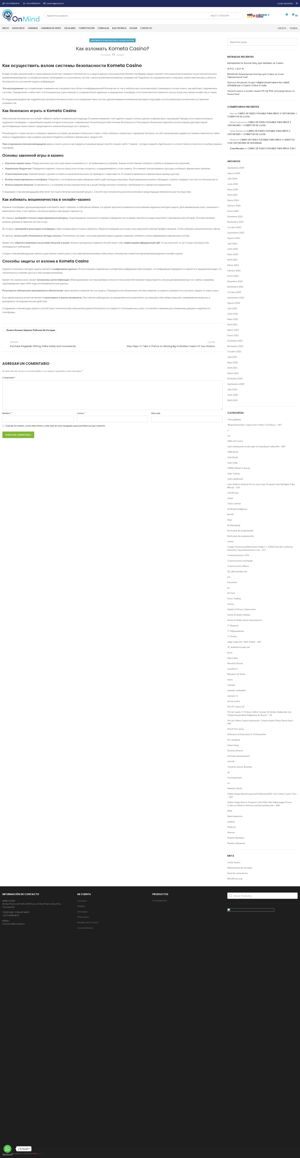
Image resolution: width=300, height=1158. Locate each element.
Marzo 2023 (233, 265)
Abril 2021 (232, 367)
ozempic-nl (232, 695)
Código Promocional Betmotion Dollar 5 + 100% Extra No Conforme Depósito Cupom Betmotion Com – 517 (260, 548)
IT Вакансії (232, 625)
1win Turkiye (233, 473)
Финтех (231, 832)
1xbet (230, 498)
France (230, 604)
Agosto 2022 (233, 303)
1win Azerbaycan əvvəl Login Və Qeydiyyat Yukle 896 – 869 (256, 446)
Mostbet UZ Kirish (236, 674)
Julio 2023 (232, 243)
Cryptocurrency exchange (240, 560)
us (228, 783)
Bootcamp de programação (240, 530)
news (230, 679)
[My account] (274, 15)
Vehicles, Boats (234, 788)
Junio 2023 (232, 248)
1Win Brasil (232, 451)
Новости (231, 827)
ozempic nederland (236, 690)
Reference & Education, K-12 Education (112, 40)
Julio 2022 (232, 308)
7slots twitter (234, 503)
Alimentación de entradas (239, 867)
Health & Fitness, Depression (241, 609)
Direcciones (83, 917)
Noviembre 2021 (235, 346)
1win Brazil (232, 457)
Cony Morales (237, 148)
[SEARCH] (239, 15)
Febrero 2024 (233, 205)
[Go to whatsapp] (7, 1149)
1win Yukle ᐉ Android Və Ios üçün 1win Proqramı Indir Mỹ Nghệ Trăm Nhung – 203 (261, 486)
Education (232, 582)
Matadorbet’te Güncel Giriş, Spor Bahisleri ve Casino (255, 63)
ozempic (231, 685)
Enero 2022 (233, 335)
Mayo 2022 (232, 319)
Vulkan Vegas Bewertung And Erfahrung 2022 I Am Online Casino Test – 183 (262, 795)
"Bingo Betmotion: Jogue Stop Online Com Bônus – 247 (254, 424)
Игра (229, 810)
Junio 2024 (232, 184)
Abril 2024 (232, 194)
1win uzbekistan (235, 478)
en (228, 587)
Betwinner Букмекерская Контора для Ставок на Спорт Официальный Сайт (255, 76)
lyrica (229, 652)
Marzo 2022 (233, 330)
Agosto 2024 (233, 173)
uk (228, 772)
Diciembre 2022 (235, 281)
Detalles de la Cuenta (87, 922)
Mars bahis (232, 658)
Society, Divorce (235, 750)
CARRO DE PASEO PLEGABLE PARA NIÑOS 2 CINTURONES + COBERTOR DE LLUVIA (259, 124)
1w (228, 435)
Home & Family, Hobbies (238, 614)
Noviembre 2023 (235, 221)
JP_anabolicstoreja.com (238, 647)
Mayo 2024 (232, 189)
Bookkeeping (233, 525)
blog (229, 519)
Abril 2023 (232, 259)
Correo (81, 413)
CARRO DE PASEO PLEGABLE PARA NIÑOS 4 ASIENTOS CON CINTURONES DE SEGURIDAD (261, 141)
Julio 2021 (232, 357)
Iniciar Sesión (233, 862)
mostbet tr (232, 668)
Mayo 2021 (232, 362)
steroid (230, 761)
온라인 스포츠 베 (235, 68)
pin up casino (233, 701)
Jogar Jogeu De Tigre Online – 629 (244, 641)
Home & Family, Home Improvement (244, 620)
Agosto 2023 (233, 238)
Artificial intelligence (237, 509)
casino (230, 541)
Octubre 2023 (234, 227)
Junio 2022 (232, 313)
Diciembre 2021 (235, 340)
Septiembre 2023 (235, 232)
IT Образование (235, 631)
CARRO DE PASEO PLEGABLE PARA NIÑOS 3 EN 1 (271, 148)
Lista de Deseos (85, 927)
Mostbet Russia (235, 663)
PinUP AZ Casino (235, 729)
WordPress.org (234, 878)
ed (228, 577)
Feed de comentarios (237, 873)
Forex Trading (234, 598)
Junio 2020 (232, 394)
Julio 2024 (232, 178)
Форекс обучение (236, 843)
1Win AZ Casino (235, 441)
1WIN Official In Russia (238, 468)
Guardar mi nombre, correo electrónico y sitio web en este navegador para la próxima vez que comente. (55, 425)
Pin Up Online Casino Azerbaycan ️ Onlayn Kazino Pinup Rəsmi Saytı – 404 (260, 722)
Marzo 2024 (233, 200)
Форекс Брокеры (235, 837)
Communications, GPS (238, 555)
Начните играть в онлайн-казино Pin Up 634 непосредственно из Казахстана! (261, 93)
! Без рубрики (234, 419)
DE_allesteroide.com (237, 571)
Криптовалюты (234, 816)
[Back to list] (112, 344)
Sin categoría (233, 739)
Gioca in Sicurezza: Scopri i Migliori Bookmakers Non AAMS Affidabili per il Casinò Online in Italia (258, 84)
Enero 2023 (233, 276)
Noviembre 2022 (235, 286)
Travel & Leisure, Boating (239, 766)
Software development (238, 756)
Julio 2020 (232, 389)
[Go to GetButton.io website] (7, 1155)
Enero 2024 (233, 211)
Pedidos (81, 906)
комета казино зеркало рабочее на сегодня (31, 330)
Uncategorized (234, 777)
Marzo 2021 (233, 373)
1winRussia (232, 492)
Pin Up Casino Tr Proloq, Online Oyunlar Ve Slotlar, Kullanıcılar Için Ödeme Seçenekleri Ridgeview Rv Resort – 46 (259, 713)
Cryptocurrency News (238, 566)
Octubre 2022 (234, 292)
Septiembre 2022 (235, 297)
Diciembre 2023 (235, 216)
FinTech (231, 593)
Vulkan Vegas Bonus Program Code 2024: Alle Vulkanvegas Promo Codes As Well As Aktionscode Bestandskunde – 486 (259, 804)
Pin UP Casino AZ (236, 706)
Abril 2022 (232, 324)
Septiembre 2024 (235, 167)
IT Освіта (232, 636)
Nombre (7, 413)
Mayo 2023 (232, 254)
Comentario (8, 377)
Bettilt (230, 514)
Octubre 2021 (234, 351)
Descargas (82, 911)
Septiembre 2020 (235, 384)
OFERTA (282, 28)
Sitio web (155, 413)
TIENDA (293, 28)
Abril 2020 (232, 400)
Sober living (233, 745)
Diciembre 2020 (235, 378)
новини (231, 821)
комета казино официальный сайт (142, 242)
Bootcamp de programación (240, 536)
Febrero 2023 (233, 270)
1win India (232, 462)
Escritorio (82, 900)
